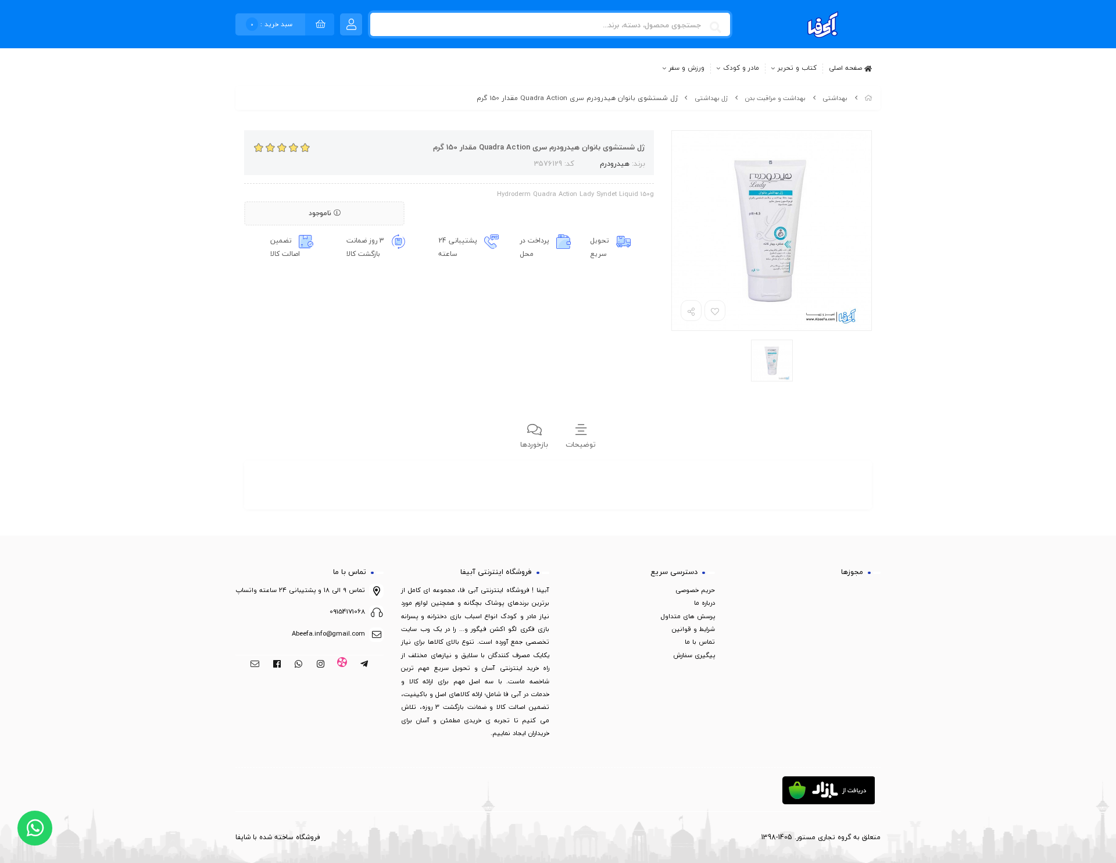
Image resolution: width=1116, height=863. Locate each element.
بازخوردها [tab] (534, 444)
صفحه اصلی (846, 67)
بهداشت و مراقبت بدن (775, 98)
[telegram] (364, 664)
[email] (254, 664)
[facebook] (277, 664)
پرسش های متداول (688, 616)
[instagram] (320, 664)
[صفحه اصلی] (868, 98)
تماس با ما (700, 641)
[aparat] (342, 664)
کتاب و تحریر (797, 68)
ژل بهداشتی (711, 98)
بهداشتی (834, 98)
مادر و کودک (741, 68)
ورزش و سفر (686, 68)
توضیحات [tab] (581, 444)
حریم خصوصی (695, 589)
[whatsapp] (298, 664)
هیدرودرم (614, 163)
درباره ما (704, 602)
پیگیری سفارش (694, 655)
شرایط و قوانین (693, 628)
